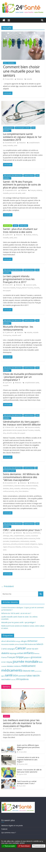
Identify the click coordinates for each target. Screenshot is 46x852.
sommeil (22, 675)
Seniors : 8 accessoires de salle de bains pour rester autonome (29, 771)
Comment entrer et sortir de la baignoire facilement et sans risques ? (28, 759)
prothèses (32, 488)
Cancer (20, 648)
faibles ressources (29, 538)
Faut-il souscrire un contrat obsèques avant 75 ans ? (26, 782)
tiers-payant (7, 290)
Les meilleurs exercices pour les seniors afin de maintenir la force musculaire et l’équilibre (22, 723)
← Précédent (7, 586)
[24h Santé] (3, 20)
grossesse (36, 657)
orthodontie (24, 488)
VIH (18, 679)
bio (25, 644)
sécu (4, 433)
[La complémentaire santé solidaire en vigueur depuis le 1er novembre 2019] (23, 102)
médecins (17, 666)
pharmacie (6, 544)
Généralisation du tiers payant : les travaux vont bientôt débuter (22, 423)
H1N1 (3, 662)
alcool (3, 641)
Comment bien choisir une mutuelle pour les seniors (21, 71)
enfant (20, 653)
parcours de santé (15, 193)
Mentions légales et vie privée (12, 825)
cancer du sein (32, 648)
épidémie (24, 679)
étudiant (28, 235)
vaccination (6, 679)
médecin (39, 190)
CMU (11, 536)
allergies (24, 641)
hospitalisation (14, 541)
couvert (27, 536)
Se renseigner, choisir (23, 128)
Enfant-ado (7, 226)
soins (15, 238)
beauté (22, 644)
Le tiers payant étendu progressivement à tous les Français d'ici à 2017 (18, 279)
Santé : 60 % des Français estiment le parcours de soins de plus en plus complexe (22, 184)
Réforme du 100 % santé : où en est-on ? (16, 613)
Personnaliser (38, 846)
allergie (18, 641)
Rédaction (20, 79)
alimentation (11, 641)
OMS (33, 671)
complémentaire (19, 536)
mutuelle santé (16, 335)
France (4, 657)
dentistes (6, 488)
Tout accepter (9, 846)
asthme (17, 644)
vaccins (13, 679)
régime (40, 544)
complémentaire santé (32, 383)
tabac (29, 675)
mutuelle (29, 79)
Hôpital (9, 662)
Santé (15, 226)
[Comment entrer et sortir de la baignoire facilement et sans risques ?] (8, 756)
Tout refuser (25, 846)
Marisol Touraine (27, 288)
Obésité (26, 670)
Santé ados (23, 226)
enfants (29, 653)
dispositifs (19, 538)
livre (40, 662)
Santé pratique (8, 128)
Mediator (10, 666)
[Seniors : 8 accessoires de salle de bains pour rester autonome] (8, 769)
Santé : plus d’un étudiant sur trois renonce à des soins (20, 230)
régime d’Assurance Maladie (12, 547)
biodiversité (32, 644)
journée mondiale (25, 661)
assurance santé (31, 285)
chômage (6, 536)
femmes (36, 653)
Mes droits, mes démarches (13, 175)
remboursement (27, 547)
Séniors (6, 716)
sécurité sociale (12, 433)
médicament (28, 665)
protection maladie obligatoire (27, 544)
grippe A (27, 657)
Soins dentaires (23, 491)
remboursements (8, 491)
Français (33, 190)
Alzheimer (32, 641)
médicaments (24, 541)
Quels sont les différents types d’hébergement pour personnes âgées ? (28, 747)
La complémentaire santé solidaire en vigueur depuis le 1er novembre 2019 (22, 136)
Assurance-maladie (9, 288)
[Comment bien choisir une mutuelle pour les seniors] (23, 33)
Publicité (4, 829)
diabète (5, 653)
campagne (11, 649)
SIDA (15, 675)
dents (11, 488)
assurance (28, 533)
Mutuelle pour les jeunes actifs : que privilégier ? (18, 622)
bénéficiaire (36, 533)
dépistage (13, 653)
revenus (35, 547)
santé (15, 145)
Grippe (20, 657)
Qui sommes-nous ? (8, 833)
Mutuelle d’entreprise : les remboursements (18, 328)
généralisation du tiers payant (12, 430)
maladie (3, 666)
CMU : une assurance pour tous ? (22, 530)
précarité (14, 544)
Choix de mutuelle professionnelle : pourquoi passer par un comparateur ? (23, 376)
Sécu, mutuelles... (9, 63)
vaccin (36, 675)
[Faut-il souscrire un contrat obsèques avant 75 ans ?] (8, 780)
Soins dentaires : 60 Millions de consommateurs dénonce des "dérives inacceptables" (21, 477)
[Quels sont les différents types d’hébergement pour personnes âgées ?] (8, 744)
